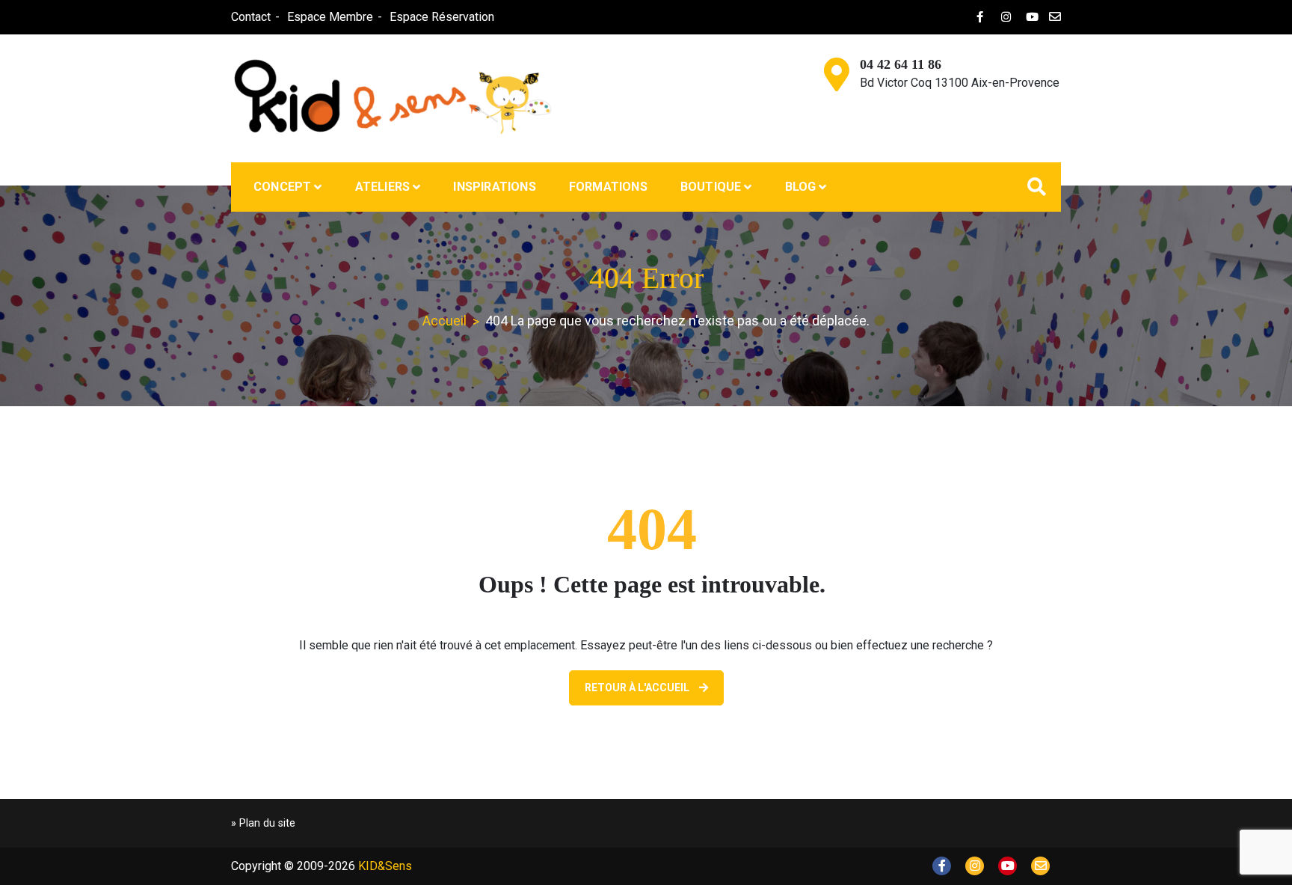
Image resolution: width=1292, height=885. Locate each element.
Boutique (711, 187)
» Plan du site (263, 823)
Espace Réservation (442, 17)
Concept (282, 187)
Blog (800, 187)
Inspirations (494, 187)
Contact (251, 17)
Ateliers (382, 187)
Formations (608, 187)
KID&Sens (385, 866)
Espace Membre (330, 17)
